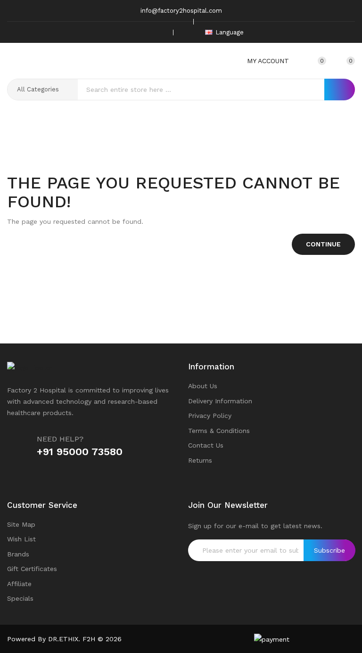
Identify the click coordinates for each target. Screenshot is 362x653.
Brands (18, 554)
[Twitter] (130, 32)
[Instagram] (145, 32)
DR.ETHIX (63, 639)
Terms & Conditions (219, 430)
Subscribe (329, 550)
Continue (323, 244)
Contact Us (205, 445)
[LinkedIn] (160, 32)
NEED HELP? (60, 438)
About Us (202, 386)
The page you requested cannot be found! (195, 149)
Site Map (21, 524)
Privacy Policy (209, 415)
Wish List (21, 539)
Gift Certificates (32, 568)
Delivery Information (220, 401)
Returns (200, 460)
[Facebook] (116, 32)
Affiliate (19, 584)
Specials (20, 598)
